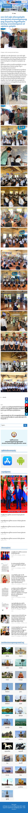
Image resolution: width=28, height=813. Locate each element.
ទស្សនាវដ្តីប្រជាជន (5, 472)
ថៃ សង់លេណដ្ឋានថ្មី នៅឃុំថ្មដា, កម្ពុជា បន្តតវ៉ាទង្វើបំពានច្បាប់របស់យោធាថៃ (18, 565)
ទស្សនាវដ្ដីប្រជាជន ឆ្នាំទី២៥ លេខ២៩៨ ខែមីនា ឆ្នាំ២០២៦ (13, 538)
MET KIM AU (16, 52)
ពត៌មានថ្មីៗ (4, 397)
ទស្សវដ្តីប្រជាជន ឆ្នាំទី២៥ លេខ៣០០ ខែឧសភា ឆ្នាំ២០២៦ (13, 527)
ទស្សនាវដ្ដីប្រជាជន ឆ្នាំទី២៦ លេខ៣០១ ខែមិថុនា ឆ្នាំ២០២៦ (13, 521)
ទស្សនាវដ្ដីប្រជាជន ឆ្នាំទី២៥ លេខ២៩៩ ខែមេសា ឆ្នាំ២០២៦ (13, 532)
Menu (15, 13)
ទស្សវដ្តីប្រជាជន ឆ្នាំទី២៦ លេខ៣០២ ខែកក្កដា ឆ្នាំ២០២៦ (13, 515)
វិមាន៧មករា (7, 5)
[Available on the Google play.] (20, 461)
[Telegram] (26, 401)
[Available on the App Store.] (7, 461)
